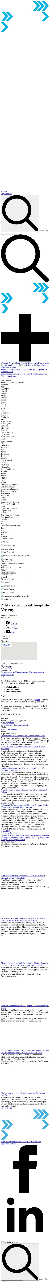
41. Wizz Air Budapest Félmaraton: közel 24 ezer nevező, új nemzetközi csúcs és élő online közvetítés (24, 919)
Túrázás (30, 365)
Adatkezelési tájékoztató (27, 1142)
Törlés (4, 478)
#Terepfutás (12, 729)
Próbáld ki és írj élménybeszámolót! (14, 725)
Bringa (11, 363)
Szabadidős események (10, 369)
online (37, 700)
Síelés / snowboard (26, 807)
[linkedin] (25, 1240)
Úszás (43, 365)
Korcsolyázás (43, 363)
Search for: (43, 231)
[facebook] (25, 1192)
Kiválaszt (5, 572)
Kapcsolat (5, 1142)
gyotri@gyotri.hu (7, 723)
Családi (12, 672)
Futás (22, 363)
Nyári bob (15, 365)
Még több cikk (6, 1108)
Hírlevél (12, 1144)
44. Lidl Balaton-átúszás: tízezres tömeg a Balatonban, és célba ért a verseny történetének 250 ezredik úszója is (25, 1051)
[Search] (20, 213)
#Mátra (3, 729)
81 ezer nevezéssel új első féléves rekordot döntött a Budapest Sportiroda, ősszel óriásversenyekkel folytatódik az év (24, 964)
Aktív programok (25, 369)
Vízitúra (12, 367)
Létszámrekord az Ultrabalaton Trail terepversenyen (21, 736)
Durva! (26, 672)
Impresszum (13, 1142)
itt (18, 714)
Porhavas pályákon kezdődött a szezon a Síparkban (20, 747)
